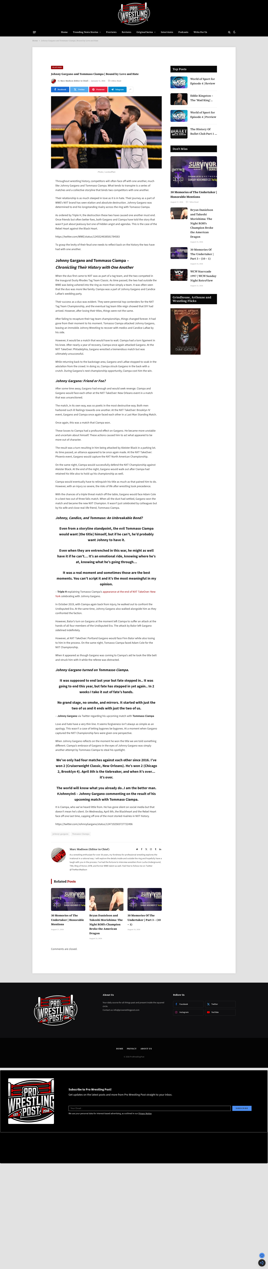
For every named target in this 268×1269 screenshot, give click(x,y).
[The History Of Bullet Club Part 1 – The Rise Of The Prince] (179, 133)
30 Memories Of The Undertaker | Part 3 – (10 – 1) (144, 919)
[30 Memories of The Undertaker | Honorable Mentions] (68, 899)
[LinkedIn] (40, 205)
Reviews (126, 32)
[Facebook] (40, 189)
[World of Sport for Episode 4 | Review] (179, 82)
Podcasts (183, 32)
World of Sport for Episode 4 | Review (202, 81)
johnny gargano (60, 834)
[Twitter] (40, 197)
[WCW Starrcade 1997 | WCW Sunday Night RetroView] (179, 275)
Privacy (131, 1048)
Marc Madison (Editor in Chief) (74, 81)
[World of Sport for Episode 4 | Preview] (179, 116)
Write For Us (200, 32)
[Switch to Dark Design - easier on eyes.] (234, 32)
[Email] (40, 221)
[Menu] (34, 32)
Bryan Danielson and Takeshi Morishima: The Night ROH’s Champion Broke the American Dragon (106, 924)
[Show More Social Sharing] (130, 89)
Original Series (144, 32)
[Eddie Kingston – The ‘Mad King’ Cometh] (179, 99)
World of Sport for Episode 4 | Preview (203, 114)
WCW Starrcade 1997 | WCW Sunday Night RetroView (203, 275)
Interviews (167, 32)
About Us (146, 1048)
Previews (111, 32)
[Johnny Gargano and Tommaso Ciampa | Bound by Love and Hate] (106, 132)
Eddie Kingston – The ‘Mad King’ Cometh (201, 98)
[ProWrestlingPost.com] (134, 14)
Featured (57, 67)
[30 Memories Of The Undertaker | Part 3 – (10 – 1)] (144, 899)
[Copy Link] (40, 229)
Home (64, 32)
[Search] (229, 32)
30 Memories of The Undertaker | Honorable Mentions (67, 919)
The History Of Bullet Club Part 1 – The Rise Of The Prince (203, 131)
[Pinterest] (40, 213)
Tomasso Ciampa (80, 834)
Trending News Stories (85, 32)
